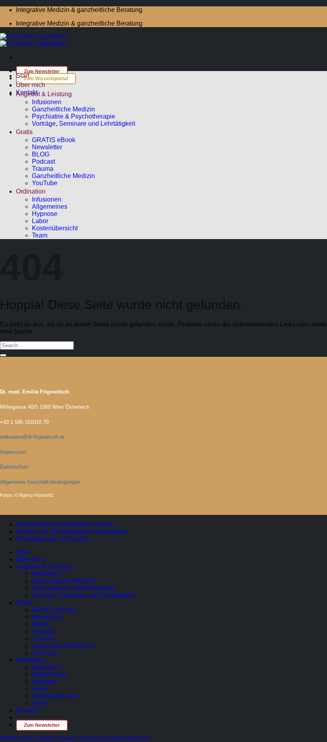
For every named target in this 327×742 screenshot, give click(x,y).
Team (39, 235)
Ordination (30, 191)
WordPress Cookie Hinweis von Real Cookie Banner (75, 738)
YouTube (44, 183)
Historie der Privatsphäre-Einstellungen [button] (71, 531)
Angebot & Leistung (44, 94)
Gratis (24, 132)
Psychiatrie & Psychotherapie (73, 116)
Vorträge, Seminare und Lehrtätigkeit (83, 123)
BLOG (40, 154)
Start (22, 75)
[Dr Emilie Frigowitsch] (33, 40)
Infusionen (46, 102)
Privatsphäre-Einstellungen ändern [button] (65, 524)
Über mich (30, 84)
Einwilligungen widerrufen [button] (53, 538)
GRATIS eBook (53, 140)
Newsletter (47, 147)
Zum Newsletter (42, 71)
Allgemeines (49, 206)
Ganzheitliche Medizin (63, 109)
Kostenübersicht (55, 228)
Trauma (42, 168)
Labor (40, 221)
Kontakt (26, 710)
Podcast (43, 161)
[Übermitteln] (3, 355)
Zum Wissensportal (46, 78)
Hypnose (44, 213)
